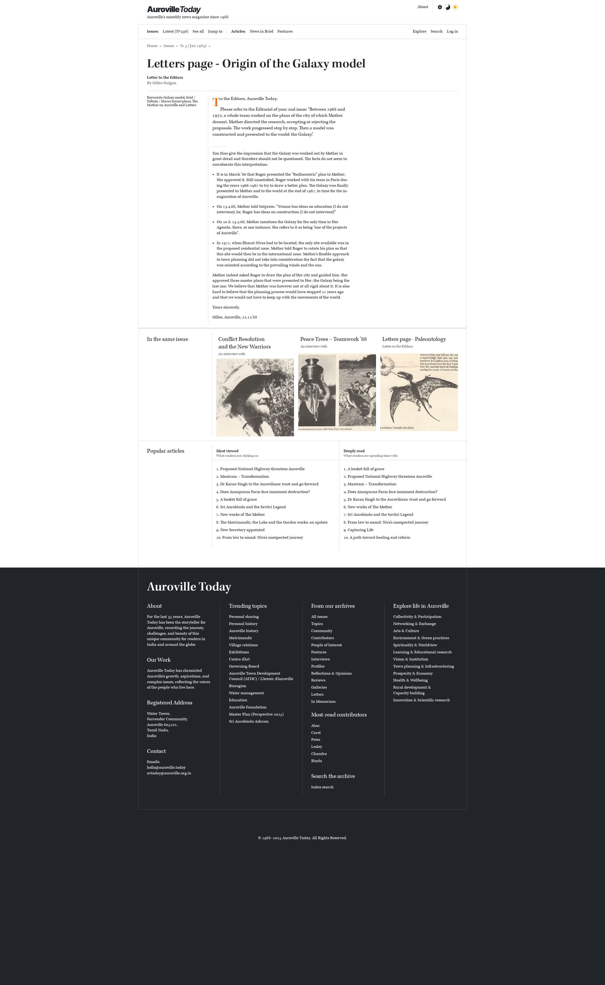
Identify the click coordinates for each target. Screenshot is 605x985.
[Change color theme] (447, 7)
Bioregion (237, 686)
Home (152, 45)
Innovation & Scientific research (421, 700)
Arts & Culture (406, 631)
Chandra (319, 753)
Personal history (243, 623)
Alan (315, 725)
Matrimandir (240, 638)
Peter (315, 739)
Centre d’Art (239, 659)
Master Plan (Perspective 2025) (256, 714)
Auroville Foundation (248, 707)
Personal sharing (244, 616)
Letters (191, 105)
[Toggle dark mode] (455, 7)
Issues (169, 45)
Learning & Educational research (422, 652)
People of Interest (326, 645)
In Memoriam (323, 701)
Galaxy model (174, 97)
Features (285, 31)
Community (321, 631)
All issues (319, 616)
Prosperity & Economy (413, 673)
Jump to (215, 31)
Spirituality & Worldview (415, 645)
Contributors (322, 638)
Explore (419, 31)
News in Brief (261, 31)
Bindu (316, 761)
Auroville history (243, 631)
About (423, 6)
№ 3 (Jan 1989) (193, 45)
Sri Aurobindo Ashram (249, 721)
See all (198, 31)
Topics (317, 623)
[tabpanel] (275, 503)
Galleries (319, 687)
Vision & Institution (410, 659)
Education (238, 700)
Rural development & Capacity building (412, 690)
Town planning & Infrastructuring (423, 666)
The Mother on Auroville (172, 103)
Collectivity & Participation (417, 616)
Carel (316, 732)
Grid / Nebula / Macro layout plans (171, 99)
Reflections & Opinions (331, 673)
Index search (322, 787)
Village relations (243, 645)
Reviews (318, 680)
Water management (246, 693)
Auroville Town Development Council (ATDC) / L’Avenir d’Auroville (261, 676)
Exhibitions (239, 652)
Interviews (320, 659)
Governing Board (244, 666)
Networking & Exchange (414, 623)
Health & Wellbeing (410, 680)
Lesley (316, 746)
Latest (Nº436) (175, 31)
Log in (452, 31)
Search (437, 31)
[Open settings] (439, 7)
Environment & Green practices (421, 638)
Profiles (317, 666)
